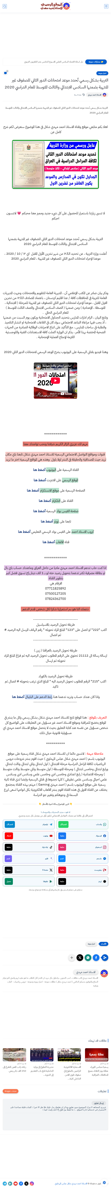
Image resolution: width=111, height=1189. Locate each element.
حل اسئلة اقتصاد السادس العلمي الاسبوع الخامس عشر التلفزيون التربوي (53, 61)
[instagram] (32, 1184)
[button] (96, 957)
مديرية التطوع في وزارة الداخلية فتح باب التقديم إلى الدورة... (42, 1071)
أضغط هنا (38, 469)
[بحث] (5, 6)
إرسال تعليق (98, 1103)
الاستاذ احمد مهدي (94, 94)
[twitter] (26, 1184)
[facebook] (21, 1184)
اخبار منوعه (102, 73)
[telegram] (5, 1184)
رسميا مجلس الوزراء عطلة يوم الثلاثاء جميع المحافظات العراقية (98, 1071)
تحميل (9, 881)
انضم (62, 858)
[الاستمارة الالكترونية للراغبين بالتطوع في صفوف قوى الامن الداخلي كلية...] (69, 1054)
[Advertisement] (55, 37)
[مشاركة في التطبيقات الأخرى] (71, 957)
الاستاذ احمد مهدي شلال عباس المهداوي (71, 1183)
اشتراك (9, 835)
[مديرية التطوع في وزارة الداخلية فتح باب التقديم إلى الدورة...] (42, 1054)
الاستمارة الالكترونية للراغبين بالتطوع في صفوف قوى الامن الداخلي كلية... (72, 1072)
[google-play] (10, 1184)
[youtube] (16, 1184)
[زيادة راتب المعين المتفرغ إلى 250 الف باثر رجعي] (14, 1054)
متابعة (62, 835)
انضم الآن (63, 824)
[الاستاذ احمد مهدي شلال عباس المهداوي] (55, 6)
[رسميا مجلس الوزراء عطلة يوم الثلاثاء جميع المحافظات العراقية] (96, 1054)
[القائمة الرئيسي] (106, 6)
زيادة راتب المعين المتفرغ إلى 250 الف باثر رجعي (14, 1069)
